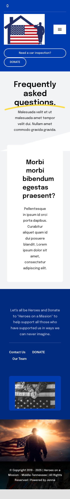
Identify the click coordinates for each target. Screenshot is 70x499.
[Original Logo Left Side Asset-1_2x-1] (24, 15)
